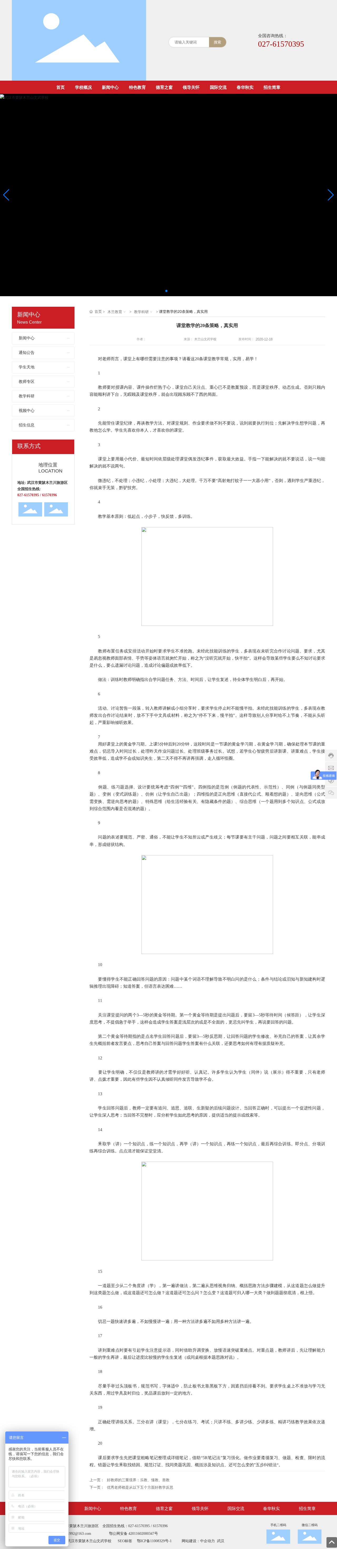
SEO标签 (125, 1541)
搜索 (217, 42)
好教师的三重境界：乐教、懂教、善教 (138, 1480)
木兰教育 (114, 311)
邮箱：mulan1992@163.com (69, 1534)
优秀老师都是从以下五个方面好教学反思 (140, 1487)
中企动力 (207, 1541)
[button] (166, 291)
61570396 (160, 1526)
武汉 (220, 1541)
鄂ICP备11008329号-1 (154, 1541)
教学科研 (141, 311)
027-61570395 (281, 44)
